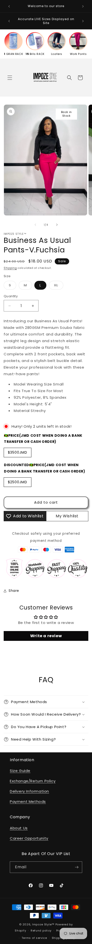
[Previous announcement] (9, 6)
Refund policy (41, 930)
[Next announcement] (83, 6)
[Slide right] (57, 224)
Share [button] (14, 590)
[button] (9, 77)
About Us (19, 828)
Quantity (11, 296)
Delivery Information (29, 791)
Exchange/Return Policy (32, 780)
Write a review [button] (46, 636)
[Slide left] (35, 224)
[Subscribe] (76, 867)
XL (58, 286)
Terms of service (34, 938)
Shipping (10, 268)
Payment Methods (28, 801)
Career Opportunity (29, 838)
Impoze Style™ (43, 924)
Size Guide (20, 770)
